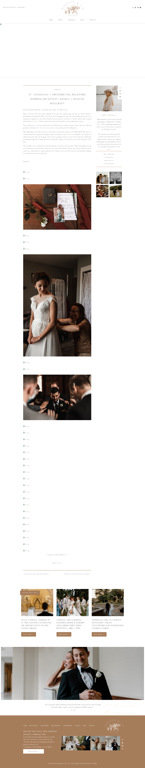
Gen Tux (59, 563)
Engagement (109, 157)
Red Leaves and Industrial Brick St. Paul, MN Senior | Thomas (47, 574)
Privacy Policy (86, 763)
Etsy (71, 119)
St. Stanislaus (42, 128)
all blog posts (109, 163)
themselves (35, 121)
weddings (57, 89)
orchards (69, 134)
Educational (109, 160)
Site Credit (75, 763)
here (65, 555)
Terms (95, 763)
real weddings (109, 154)
